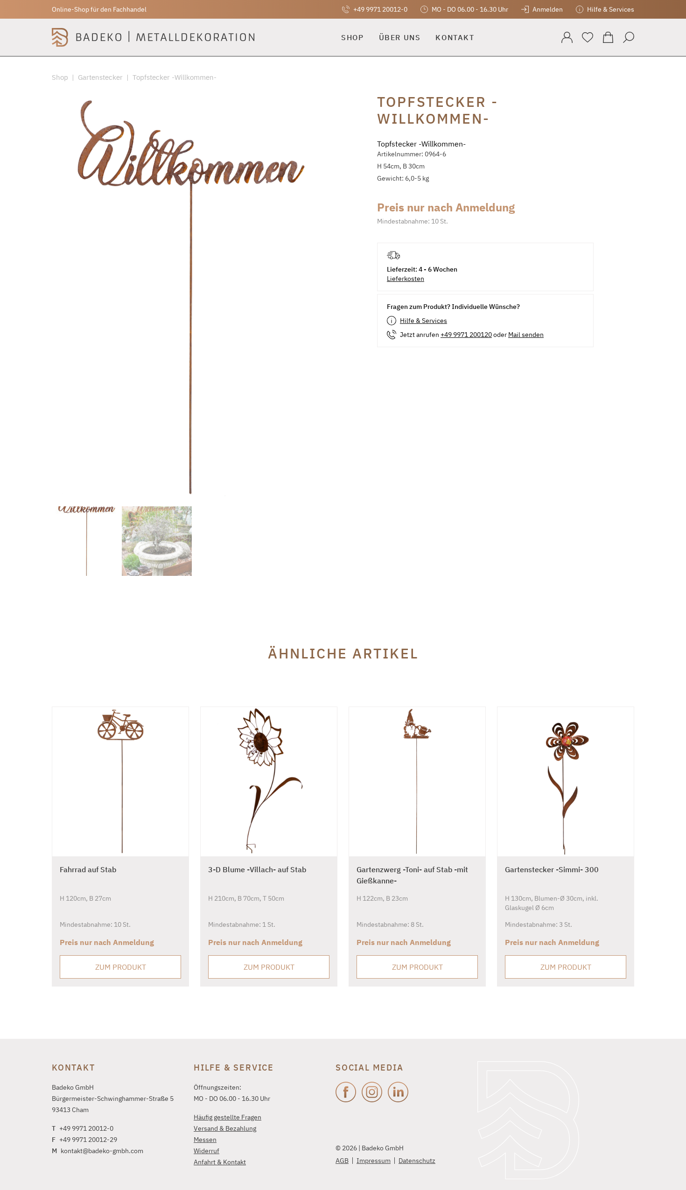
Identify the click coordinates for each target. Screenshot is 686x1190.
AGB (342, 1160)
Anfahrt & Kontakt (220, 1162)
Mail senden (526, 334)
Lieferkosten (405, 278)
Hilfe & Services (423, 320)
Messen (205, 1139)
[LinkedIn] (398, 1092)
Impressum (374, 1160)
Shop (60, 77)
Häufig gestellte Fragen (227, 1117)
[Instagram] (372, 1092)
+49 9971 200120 (466, 334)
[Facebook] (346, 1092)
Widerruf (206, 1151)
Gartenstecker (100, 77)
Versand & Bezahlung (225, 1128)
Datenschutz (417, 1160)
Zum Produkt (120, 967)
